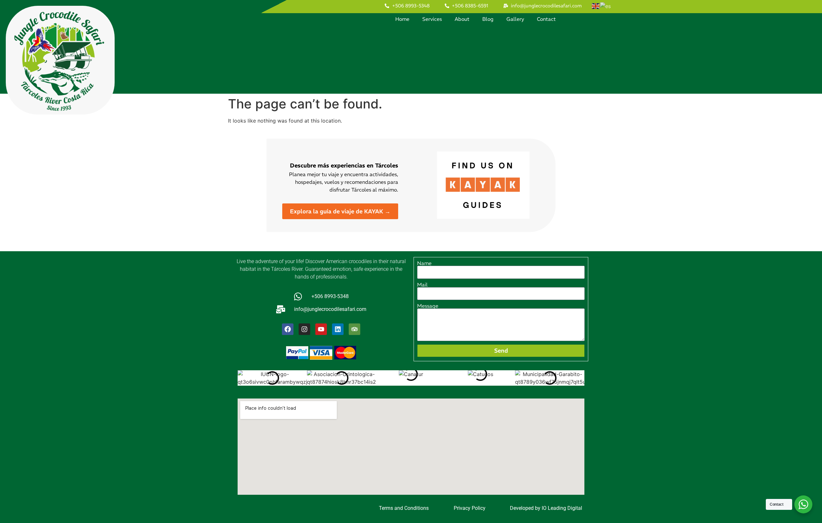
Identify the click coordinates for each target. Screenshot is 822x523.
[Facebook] (287, 329)
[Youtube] (321, 329)
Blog (488, 19)
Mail (422, 284)
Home (402, 19)
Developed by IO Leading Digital (546, 508)
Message (427, 305)
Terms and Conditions (404, 508)
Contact (546, 19)
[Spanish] (605, 5)
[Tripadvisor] (354, 329)
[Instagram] (304, 329)
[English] (596, 5)
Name (424, 263)
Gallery (515, 19)
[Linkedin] (338, 329)
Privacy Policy (469, 508)
